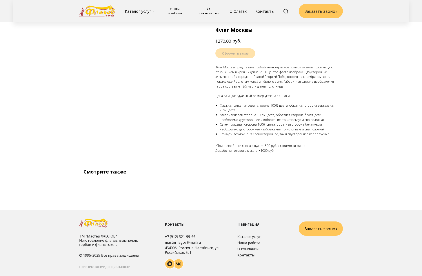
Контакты (246, 255)
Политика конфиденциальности (104, 266)
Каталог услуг (249, 236)
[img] (97, 11)
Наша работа (248, 242)
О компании (247, 249)
